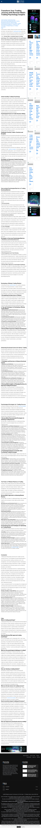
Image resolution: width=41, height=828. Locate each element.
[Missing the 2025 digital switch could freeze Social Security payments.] (25, 770)
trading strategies (12, 149)
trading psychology (17, 31)
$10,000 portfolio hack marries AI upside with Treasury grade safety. (32, 775)
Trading (37, 755)
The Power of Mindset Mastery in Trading (9, 25)
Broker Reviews (26, 755)
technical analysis (22, 406)
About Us (34, 757)
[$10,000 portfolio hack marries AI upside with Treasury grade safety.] (25, 775)
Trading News (28, 757)
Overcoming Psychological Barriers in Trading (10, 21)
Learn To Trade (32, 755)
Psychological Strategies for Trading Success (10, 24)
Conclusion (3, 26)
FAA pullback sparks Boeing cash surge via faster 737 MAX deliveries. (32, 111)
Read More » (30, 58)
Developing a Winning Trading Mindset (9, 22)
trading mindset (12, 285)
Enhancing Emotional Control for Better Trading (11, 23)
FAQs (2, 28)
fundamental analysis (11, 697)
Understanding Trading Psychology (8, 19)
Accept (19, 826)
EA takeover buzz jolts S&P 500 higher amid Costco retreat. (32, 766)
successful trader (15, 547)
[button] (11, 778)
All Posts (38, 757)
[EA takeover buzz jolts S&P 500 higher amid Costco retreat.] (25, 766)
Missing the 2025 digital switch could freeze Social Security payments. (33, 770)
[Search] (39, 1)
